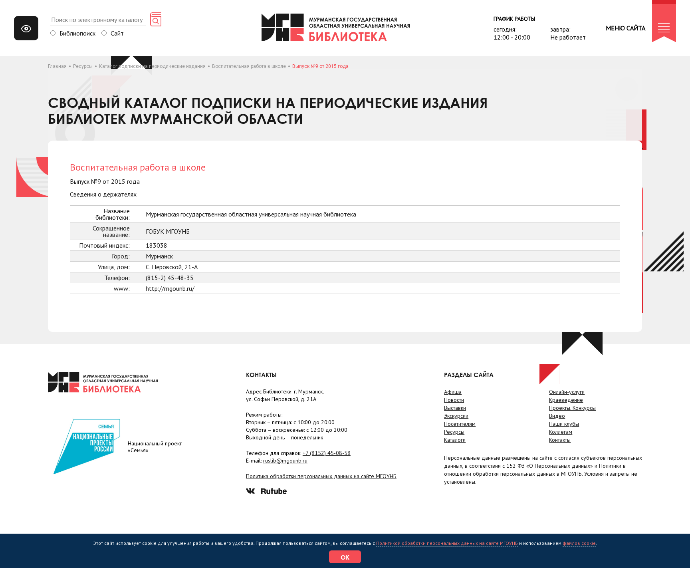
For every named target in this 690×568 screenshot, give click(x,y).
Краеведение (566, 399)
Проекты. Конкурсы (572, 407)
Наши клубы (564, 423)
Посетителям (460, 423)
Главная (57, 66)
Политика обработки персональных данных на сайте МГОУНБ (321, 476)
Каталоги (455, 439)
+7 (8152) (327, 453)
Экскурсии (456, 415)
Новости (454, 399)
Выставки (455, 407)
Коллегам (560, 431)
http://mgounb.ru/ (170, 288)
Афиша (453, 391)
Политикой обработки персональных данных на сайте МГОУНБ (447, 543)
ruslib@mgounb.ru (285, 460)
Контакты (560, 439)
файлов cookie (579, 543)
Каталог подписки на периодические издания (152, 66)
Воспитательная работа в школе (249, 66)
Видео (557, 415)
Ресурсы (83, 66)
